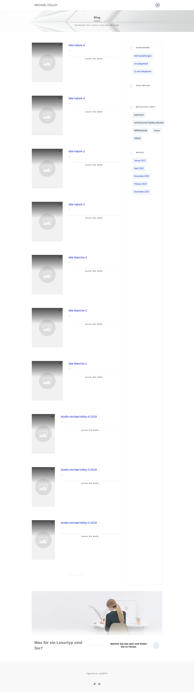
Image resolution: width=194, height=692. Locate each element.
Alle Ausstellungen (143, 56)
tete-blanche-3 (78, 257)
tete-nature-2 (77, 151)
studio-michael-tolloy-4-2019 (79, 416)
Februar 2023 (140, 184)
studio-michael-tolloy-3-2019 (79, 469)
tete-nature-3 (77, 98)
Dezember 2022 (141, 176)
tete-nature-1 (77, 204)
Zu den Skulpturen (142, 71)
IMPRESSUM (140, 130)
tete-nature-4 (77, 45)
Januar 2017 (140, 160)
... (69, 50)
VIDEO (137, 138)
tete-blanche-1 (78, 363)
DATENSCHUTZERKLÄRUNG (149, 123)
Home (157, 130)
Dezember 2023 (141, 192)
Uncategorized (141, 64)
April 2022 (139, 168)
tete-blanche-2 (78, 310)
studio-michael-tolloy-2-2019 (79, 522)
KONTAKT (139, 115)
